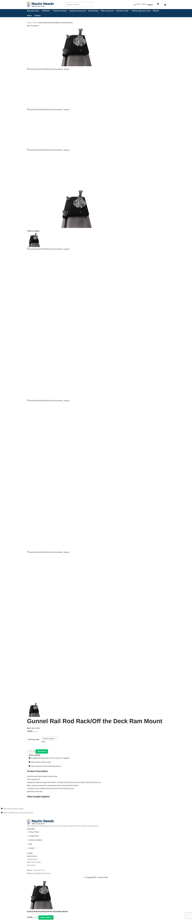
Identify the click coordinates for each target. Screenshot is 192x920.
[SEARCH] (90, 4)
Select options (45, 917)
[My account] (162, 5)
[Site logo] (40, 4)
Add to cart (41, 751)
